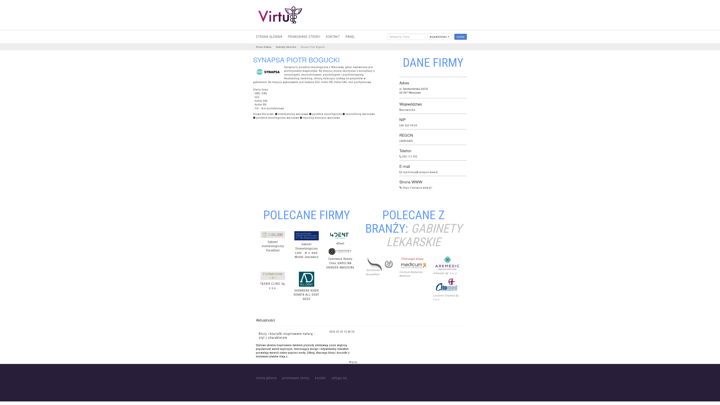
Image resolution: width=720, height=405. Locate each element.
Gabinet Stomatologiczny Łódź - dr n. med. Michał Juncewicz (307, 250)
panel (350, 37)
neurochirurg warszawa (360, 114)
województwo (439, 36)
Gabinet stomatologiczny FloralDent (273, 246)
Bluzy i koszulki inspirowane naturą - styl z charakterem (287, 336)
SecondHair (373, 274)
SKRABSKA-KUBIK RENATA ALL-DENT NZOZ (307, 295)
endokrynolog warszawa (293, 114)
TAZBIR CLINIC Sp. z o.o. (273, 286)
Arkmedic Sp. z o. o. (445, 273)
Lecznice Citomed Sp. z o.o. (446, 297)
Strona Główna (264, 47)
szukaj (461, 36)
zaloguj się (339, 378)
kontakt (333, 37)
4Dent (340, 243)
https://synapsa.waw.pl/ (417, 187)
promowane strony (304, 37)
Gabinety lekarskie (286, 47)
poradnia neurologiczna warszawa (277, 117)
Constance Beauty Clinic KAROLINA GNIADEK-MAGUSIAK (340, 263)
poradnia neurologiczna (327, 114)
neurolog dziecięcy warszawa (321, 117)
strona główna (269, 37)
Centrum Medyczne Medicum (411, 274)
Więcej (353, 362)
